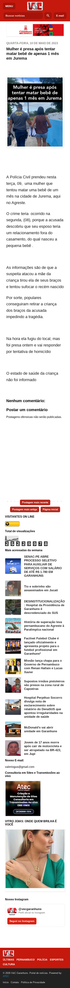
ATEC (6, 976)
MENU (9, 6)
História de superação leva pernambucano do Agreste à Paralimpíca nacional (44, 625)
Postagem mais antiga (24, 509)
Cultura (9, 964)
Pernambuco (26, 959)
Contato (15, 982)
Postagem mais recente (35, 502)
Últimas (8, 959)
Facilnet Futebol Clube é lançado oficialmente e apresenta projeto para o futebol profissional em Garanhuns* (41, 646)
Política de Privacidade (33, 982)
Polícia (42, 959)
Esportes (56, 959)
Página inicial (50, 509)
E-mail (60, 15)
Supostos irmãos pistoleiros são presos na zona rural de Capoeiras (44, 685)
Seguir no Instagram (22, 921)
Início (6, 982)
